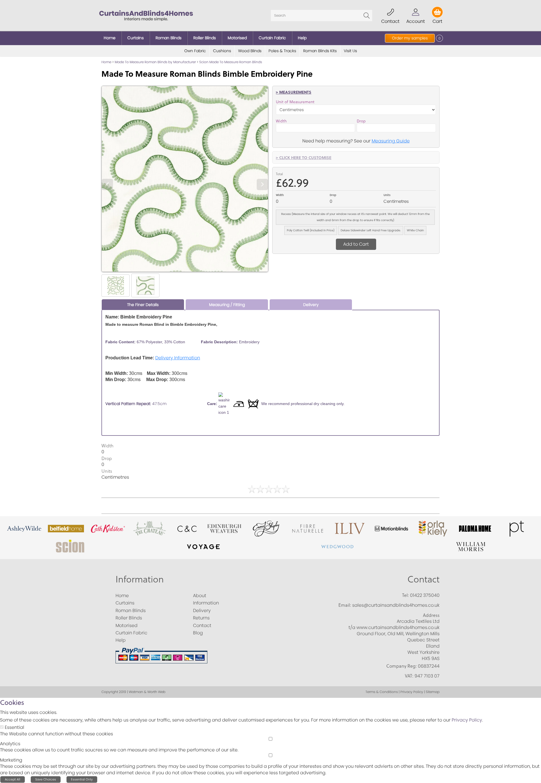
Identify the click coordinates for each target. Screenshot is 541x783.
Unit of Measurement (295, 102)
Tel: (405, 595)
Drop (361, 121)
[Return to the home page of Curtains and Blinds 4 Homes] (146, 15)
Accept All (12, 779)
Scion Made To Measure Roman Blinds (230, 62)
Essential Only (82, 779)
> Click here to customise (303, 157)
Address (431, 615)
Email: (344, 605)
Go (366, 15)
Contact (423, 579)
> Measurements (293, 92)
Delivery (311, 304)
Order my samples (410, 38)
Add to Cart (356, 244)
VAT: (409, 676)
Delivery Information (177, 358)
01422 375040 (425, 595)
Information (140, 579)
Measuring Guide (391, 141)
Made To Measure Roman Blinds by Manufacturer (155, 62)
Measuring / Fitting (227, 304)
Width (281, 121)
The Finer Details (143, 304)
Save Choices (45, 779)
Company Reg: (401, 666)
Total (279, 173)
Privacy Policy (467, 720)
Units (387, 195)
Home (106, 62)
